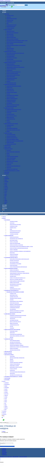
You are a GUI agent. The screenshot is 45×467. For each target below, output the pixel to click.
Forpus (5, 406)
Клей (11, 229)
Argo (5, 409)
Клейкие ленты (13, 227)
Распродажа (7, 378)
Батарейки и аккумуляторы (16, 343)
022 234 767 (3, 2)
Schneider (6, 382)
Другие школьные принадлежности (17, 371)
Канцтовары (7, 219)
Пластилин (12, 356)
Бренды (3, 381)
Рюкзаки (12, 360)
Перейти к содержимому (5, 0)
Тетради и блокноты (14, 285)
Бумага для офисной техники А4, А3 (17, 277)
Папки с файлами (14, 249)
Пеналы (11, 359)
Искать (1, 443)
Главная (4, 216)
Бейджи (11, 337)
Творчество (12, 373)
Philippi (5, 389)
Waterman (6, 387)
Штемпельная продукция (15, 230)
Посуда (11, 326)
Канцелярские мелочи (14, 232)
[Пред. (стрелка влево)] (0, 466)
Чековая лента (13, 276)
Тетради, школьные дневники (16, 362)
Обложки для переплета (15, 342)
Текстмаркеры (13, 309)
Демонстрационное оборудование (12, 329)
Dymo (5, 404)
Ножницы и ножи (13, 226)
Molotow (6, 393)
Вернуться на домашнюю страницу (7, 446)
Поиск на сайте (11, 5)
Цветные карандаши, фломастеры (17, 357)
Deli (5, 403)
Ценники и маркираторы (15, 274)
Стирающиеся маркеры (15, 307)
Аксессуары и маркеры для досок (17, 335)
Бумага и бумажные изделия (11, 268)
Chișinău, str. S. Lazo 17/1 (6, 456)
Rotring (6, 392)
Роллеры (12, 299)
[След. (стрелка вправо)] (1, 466)
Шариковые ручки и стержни (16, 367)
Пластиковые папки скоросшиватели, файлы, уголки (21, 246)
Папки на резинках (14, 254)
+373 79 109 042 (10, 2)
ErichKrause (7, 384)
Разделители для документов (16, 238)
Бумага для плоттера (14, 282)
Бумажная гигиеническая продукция (18, 315)
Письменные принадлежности (11, 290)
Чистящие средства (14, 320)
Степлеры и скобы (14, 221)
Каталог (4, 218)
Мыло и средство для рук (15, 321)
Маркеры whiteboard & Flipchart (17, 310)
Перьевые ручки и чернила (15, 298)
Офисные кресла (8, 351)
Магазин (4, 449)
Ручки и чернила (13, 368)
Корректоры (12, 370)
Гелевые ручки (13, 293)
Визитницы (12, 252)
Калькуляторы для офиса (15, 224)
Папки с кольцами (14, 241)
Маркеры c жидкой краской (16, 304)
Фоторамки (6, 379)
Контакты (4, 414)
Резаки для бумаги (14, 348)
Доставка (4, 452)
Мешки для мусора (14, 323)
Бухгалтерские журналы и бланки (17, 271)
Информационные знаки (15, 288)
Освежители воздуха (14, 324)
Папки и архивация (8, 235)
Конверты (12, 287)
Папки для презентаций (15, 243)
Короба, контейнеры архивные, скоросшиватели (20, 251)
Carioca (6, 395)
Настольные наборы (14, 262)
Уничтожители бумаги (15, 340)
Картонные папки (13, 240)
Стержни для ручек (14, 296)
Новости (4, 412)
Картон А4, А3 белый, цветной (16, 279)
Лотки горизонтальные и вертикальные (18, 266)
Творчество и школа (9, 354)
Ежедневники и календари (15, 284)
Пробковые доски (13, 331)
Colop (5, 398)
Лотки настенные (13, 265)
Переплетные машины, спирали (16, 345)
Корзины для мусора (14, 260)
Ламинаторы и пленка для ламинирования (19, 346)
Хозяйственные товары (9, 313)
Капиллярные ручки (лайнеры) (16, 301)
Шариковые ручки (13, 295)
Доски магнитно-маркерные (16, 334)
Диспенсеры (12, 318)
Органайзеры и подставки (15, 263)
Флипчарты (12, 332)
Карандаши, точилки (14, 365)
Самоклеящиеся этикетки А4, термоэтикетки (19, 273)
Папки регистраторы (14, 237)
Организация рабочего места (11, 257)
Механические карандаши (15, 312)
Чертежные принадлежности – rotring (13, 376)
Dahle (5, 401)
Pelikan (6, 390)
